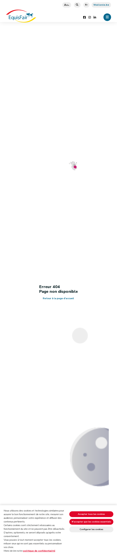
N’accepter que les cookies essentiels (91, 521)
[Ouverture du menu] (107, 17)
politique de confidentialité (39, 551)
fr (86, 5)
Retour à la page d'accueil (58, 298)
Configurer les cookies (91, 529)
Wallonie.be (101, 5)
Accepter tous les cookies (91, 514)
